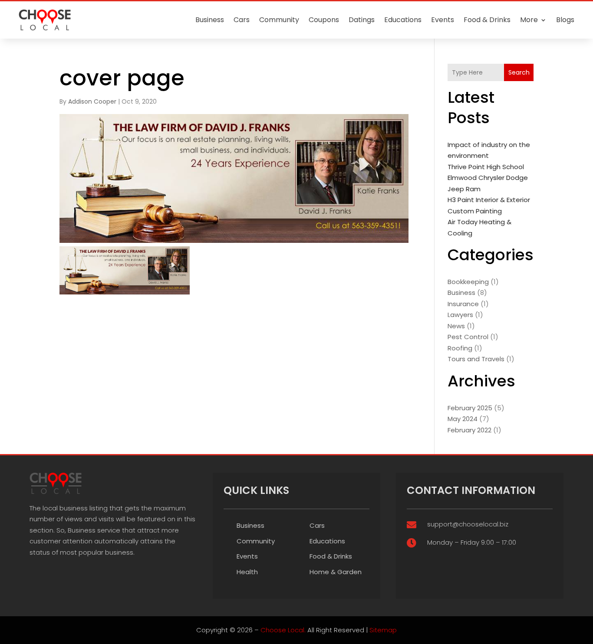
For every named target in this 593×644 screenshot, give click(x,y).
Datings (362, 20)
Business (209, 20)
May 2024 (463, 418)
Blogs (565, 20)
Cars (242, 20)
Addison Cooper (92, 101)
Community (279, 20)
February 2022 (469, 430)
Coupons (324, 20)
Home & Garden (336, 571)
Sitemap (383, 629)
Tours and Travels (476, 358)
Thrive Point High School (486, 166)
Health (247, 571)
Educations (403, 20)
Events (442, 20)
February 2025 (470, 407)
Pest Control (468, 336)
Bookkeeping (468, 281)
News (456, 325)
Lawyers (460, 314)
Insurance (463, 303)
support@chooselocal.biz (467, 524)
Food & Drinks (487, 20)
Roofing (460, 348)
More (529, 20)
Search (519, 72)
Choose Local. (283, 629)
